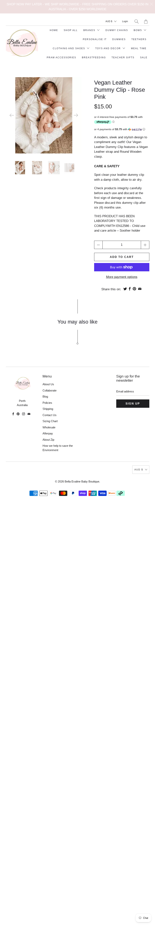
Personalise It (95, 39)
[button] (121, 129)
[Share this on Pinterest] (134, 288)
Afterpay (48, 433)
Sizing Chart (50, 421)
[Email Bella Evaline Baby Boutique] (29, 413)
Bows (138, 30)
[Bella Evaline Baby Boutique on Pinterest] (18, 413)
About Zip (48, 439)
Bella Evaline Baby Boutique (82, 481)
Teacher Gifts (123, 57)
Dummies (119, 39)
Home (54, 30)
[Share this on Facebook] (129, 288)
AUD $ (108, 21)
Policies (47, 402)
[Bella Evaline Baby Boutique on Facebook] (13, 413)
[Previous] (12, 115)
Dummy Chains (116, 30)
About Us (48, 384)
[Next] (76, 115)
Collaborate (50, 390)
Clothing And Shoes (69, 48)
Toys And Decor (108, 48)
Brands (89, 30)
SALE (143, 57)
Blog (45, 396)
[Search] (136, 21)
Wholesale (49, 427)
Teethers (138, 39)
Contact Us (50, 415)
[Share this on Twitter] (125, 288)
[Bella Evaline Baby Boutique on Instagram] (23, 413)
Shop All (71, 30)
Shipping (48, 408)
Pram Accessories (61, 57)
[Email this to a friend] (140, 288)
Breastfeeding (94, 57)
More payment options (121, 277)
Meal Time (138, 48)
